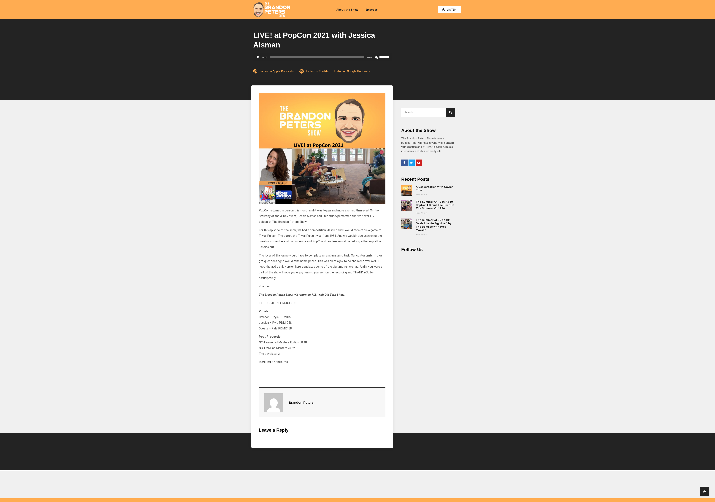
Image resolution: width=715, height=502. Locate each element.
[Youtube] (419, 163)
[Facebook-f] (404, 163)
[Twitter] (412, 163)
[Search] (450, 112)
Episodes (372, 9)
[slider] (384, 56)
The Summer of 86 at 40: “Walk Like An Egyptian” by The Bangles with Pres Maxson (433, 225)
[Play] (258, 57)
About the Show (347, 9)
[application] (322, 57)
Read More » (421, 195)
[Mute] (376, 57)
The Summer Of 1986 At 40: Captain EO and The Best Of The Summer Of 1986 (435, 205)
